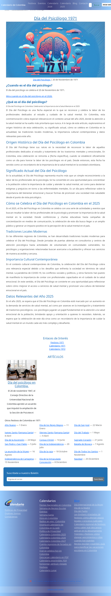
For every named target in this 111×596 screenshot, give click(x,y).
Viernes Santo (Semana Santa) (54, 432)
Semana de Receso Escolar (52, 508)
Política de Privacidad (50, 531)
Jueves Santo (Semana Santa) (19, 432)
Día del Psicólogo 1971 (55, 18)
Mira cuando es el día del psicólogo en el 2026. (29, 96)
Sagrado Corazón (82, 439)
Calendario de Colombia (13, 4)
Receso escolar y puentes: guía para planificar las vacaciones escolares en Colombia (89, 547)
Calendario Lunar (48, 570)
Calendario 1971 (57, 345)
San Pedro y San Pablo (16, 444)
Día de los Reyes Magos (51, 425)
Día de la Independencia (51, 444)
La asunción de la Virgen (17, 451)
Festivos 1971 (57, 342)
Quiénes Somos (13, 513)
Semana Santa (46, 514)
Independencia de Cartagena (19, 458)
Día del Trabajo (81, 432)
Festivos (32, 3)
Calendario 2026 (52, 5)
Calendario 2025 (65, 5)
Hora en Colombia (48, 518)
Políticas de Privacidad (16, 510)
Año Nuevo (10, 425)
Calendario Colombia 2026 (52, 537)
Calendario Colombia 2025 (52, 534)
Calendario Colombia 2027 (52, 540)
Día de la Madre (82, 507)
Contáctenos (11, 516)
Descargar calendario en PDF (54, 557)
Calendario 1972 (57, 349)
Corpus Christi (46, 439)
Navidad (78, 458)
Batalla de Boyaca (83, 444)
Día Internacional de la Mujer (88, 504)
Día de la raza (46, 451)
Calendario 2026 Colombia (55, 589)
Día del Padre (80, 511)
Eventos (42, 3)
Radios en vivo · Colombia (52, 521)
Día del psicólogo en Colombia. (22, 384)
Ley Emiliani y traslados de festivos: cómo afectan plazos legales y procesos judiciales (89, 517)
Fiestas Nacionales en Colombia (55, 505)
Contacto (83, 3)
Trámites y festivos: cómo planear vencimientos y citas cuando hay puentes (88, 537)
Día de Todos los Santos (86, 451)
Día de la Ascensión (14, 439)
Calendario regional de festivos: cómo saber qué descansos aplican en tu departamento (90, 527)
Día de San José (81, 425)
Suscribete (98, 479)
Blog (75, 3)
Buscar (97, 5)
